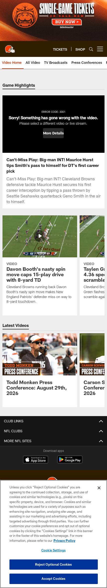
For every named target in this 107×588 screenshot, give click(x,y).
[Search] (91, 49)
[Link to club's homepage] (10, 47)
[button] (53, 133)
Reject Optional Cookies (53, 564)
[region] (53, 534)
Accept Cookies (54, 579)
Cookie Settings (53, 550)
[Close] (99, 487)
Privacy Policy (64, 541)
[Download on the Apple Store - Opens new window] (35, 460)
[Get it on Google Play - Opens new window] (70, 462)
